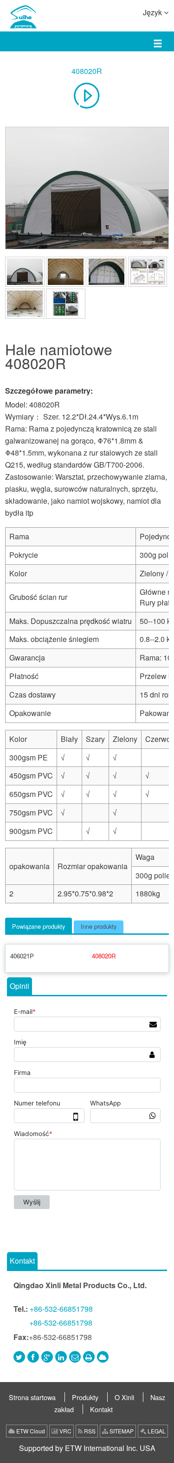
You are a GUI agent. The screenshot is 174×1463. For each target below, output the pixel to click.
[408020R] (87, 188)
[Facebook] (33, 1357)
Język (153, 12)
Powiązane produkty (38, 926)
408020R (86, 71)
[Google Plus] (47, 1357)
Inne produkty (98, 926)
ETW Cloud (30, 1431)
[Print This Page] (89, 1357)
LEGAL (156, 1431)
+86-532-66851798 (61, 1308)
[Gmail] (75, 1357)
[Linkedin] (61, 1357)
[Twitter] (19, 1357)
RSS (89, 1431)
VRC (64, 1431)
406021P (22, 955)
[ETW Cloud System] (103, 1357)
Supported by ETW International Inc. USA (87, 1448)
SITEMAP (121, 1431)
